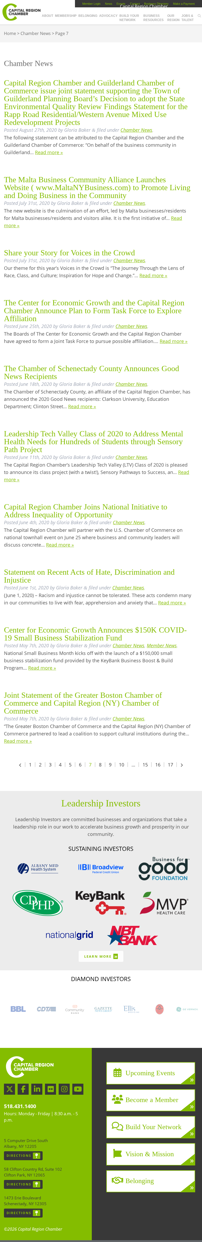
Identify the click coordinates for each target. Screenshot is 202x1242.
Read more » (49, 152)
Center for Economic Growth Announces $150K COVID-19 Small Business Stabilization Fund (95, 633)
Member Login (91, 3)
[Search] (199, 15)
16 (157, 764)
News (108, 3)
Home (10, 33)
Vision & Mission (149, 1154)
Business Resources (153, 18)
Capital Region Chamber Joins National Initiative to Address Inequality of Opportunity (85, 510)
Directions (19, 1155)
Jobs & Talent (187, 18)
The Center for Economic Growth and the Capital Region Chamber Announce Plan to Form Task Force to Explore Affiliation (94, 310)
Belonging (87, 16)
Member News (162, 645)
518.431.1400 (20, 1106)
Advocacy (108, 16)
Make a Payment (184, 3)
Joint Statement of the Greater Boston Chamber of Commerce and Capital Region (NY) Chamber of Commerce (83, 703)
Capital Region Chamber (21, 12)
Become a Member (151, 1100)
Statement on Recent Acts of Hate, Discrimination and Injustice (89, 576)
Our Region (173, 18)
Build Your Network (129, 18)
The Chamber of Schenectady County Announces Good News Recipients (91, 372)
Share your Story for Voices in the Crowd (69, 252)
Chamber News (36, 33)
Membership (66, 16)
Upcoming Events (150, 1073)
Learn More (101, 956)
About (47, 16)
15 (145, 764)
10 (121, 764)
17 (170, 764)
